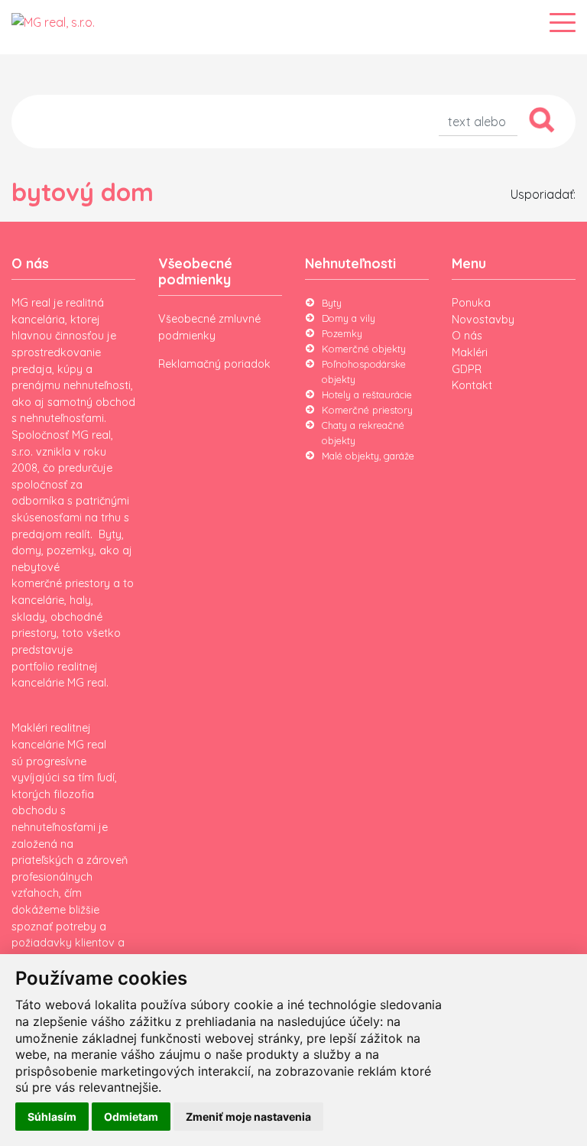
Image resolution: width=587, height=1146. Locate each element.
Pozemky (342, 333)
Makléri (470, 352)
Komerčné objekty (364, 349)
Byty (332, 303)
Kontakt (472, 385)
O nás (467, 336)
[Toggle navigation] (563, 22)
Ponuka (471, 303)
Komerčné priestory (367, 410)
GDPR (467, 369)
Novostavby (483, 319)
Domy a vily (348, 318)
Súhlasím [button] (52, 1116)
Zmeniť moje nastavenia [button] (248, 1116)
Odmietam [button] (131, 1116)
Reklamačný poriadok (214, 364)
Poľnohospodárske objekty (364, 371)
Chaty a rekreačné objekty (363, 432)
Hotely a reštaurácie (367, 394)
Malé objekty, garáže (368, 456)
